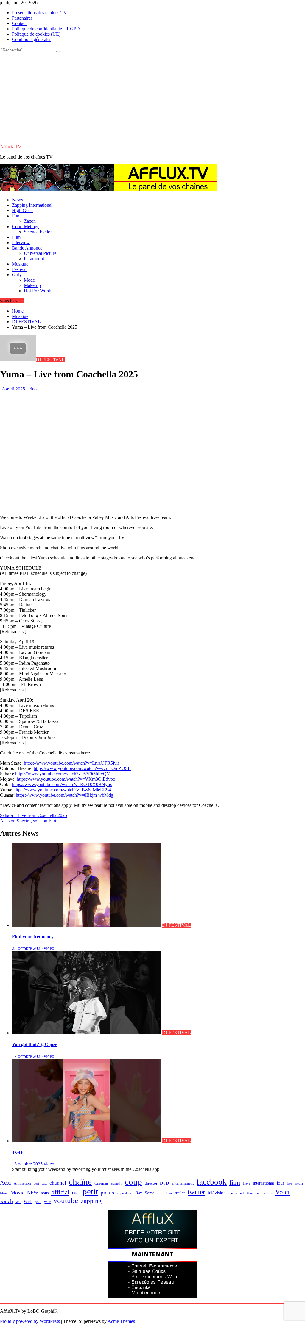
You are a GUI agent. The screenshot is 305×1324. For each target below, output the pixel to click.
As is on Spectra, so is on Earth (29, 820)
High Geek (22, 210)
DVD (164, 1183)
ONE (76, 1193)
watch (6, 1201)
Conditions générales (31, 39)
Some (149, 1192)
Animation (22, 1183)
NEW (32, 1192)
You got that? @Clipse (34, 1044)
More (4, 1193)
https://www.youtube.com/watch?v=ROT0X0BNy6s (62, 784)
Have (246, 1183)
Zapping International (32, 205)
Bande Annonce (27, 247)
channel (57, 1183)
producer (126, 1193)
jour (280, 1182)
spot (160, 1193)
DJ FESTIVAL (50, 359)
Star (169, 1193)
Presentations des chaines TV (39, 12)
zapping (91, 1200)
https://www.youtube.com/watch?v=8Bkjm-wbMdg (64, 795)
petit (90, 1191)
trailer (180, 1192)
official (60, 1192)
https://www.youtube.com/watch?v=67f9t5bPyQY (62, 773)
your (47, 1202)
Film (16, 237)
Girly (17, 274)
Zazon (30, 221)
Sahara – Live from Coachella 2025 (33, 815)
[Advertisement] (152, 97)
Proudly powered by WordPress (30, 1321)
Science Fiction (38, 231)
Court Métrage (25, 226)
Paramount (34, 258)
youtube (65, 1200)
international (263, 1183)
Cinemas (101, 1183)
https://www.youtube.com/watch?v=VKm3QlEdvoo (66, 779)
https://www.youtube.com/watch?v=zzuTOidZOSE (82, 768)
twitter (196, 1192)
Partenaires (22, 18)
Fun (15, 215)
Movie (17, 1193)
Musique (20, 263)
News (17, 199)
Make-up (32, 285)
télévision (217, 1192)
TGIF (18, 1152)
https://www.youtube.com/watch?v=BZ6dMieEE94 (62, 789)
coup (133, 1181)
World (28, 1202)
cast (44, 1183)
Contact (19, 23)
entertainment (183, 1183)
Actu (5, 1182)
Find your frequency (33, 936)
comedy (116, 1183)
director (151, 1183)
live (289, 1183)
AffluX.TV (10, 146)
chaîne (80, 1181)
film (234, 1182)
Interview (21, 242)
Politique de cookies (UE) (36, 34)
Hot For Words (38, 290)
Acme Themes (121, 1321)
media (299, 1183)
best (36, 1183)
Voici (282, 1192)
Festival (19, 269)
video (31, 388)
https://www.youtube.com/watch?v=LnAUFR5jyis (71, 762)
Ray (139, 1192)
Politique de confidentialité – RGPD (46, 28)
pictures (109, 1193)
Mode (29, 280)
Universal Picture (40, 253)
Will (18, 1202)
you (38, 1201)
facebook (212, 1181)
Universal (236, 1193)
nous (45, 1193)
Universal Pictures (260, 1193)
